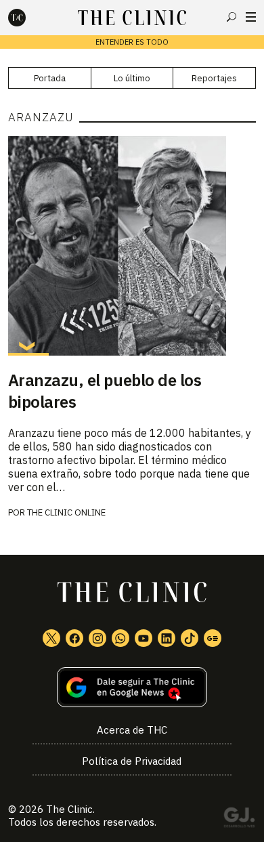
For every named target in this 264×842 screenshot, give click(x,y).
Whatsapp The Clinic (120, 638)
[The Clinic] (28, 17)
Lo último (132, 78)
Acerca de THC (132, 729)
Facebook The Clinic (74, 638)
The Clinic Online (66, 512)
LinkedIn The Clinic (166, 638)
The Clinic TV (143, 638)
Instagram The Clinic (97, 638)
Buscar (231, 17)
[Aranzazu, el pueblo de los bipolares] (132, 246)
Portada (50, 78)
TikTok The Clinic (189, 638)
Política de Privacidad (131, 761)
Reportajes (214, 78)
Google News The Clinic (212, 638)
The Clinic (69, 809)
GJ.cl (239, 820)
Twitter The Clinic (51, 638)
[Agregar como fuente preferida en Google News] (132, 687)
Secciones (251, 17)
